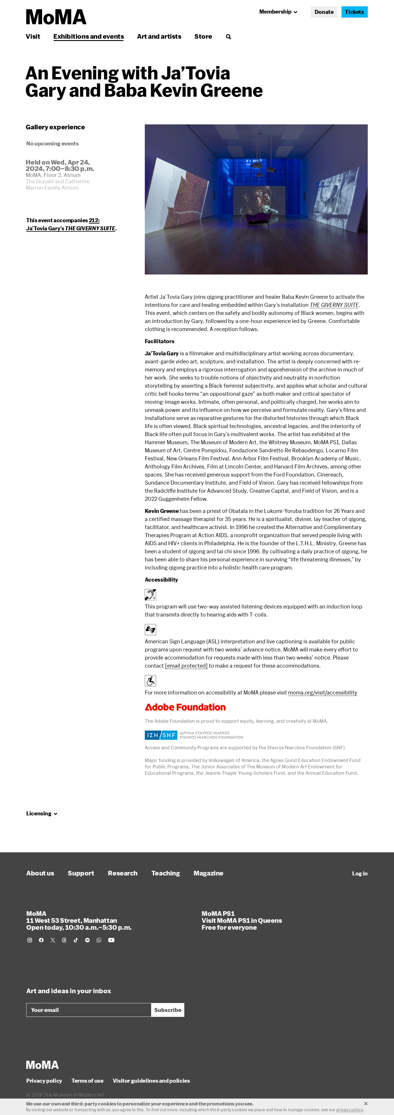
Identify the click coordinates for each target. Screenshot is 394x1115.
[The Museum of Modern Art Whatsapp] (99, 940)
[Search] (228, 36)
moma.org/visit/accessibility (322, 692)
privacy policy (349, 1109)
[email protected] (186, 665)
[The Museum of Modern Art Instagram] (29, 940)
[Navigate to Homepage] (56, 17)
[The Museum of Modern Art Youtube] (111, 940)
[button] (256, 199)
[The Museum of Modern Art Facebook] (41, 940)
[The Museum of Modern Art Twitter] (53, 940)
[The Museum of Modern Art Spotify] (87, 940)
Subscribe (167, 1010)
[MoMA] (42, 1064)
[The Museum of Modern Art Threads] (64, 940)
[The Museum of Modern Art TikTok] (76, 940)
